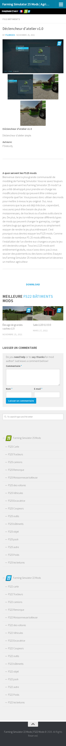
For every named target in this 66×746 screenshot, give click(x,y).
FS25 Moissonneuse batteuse (22, 477)
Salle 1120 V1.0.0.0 (42, 324)
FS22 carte (13, 586)
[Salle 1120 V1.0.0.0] (48, 313)
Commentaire (14, 365)
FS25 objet (13, 531)
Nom (9, 388)
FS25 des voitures (17, 485)
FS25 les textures (16, 562)
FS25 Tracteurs (15, 454)
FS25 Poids (13, 554)
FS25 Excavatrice (16, 500)
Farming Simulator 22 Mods (18, 731)
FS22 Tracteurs (15, 594)
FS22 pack (13, 679)
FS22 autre (13, 687)
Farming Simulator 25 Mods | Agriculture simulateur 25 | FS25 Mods (26, 4)
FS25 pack (13, 539)
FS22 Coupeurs (16, 648)
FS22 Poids (13, 694)
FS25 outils (13, 516)
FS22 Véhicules (15, 632)
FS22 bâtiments (11, 19)
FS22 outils (13, 656)
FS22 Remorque (16, 609)
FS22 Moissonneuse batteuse (22, 617)
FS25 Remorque (16, 469)
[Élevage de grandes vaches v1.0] (18, 313)
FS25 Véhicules (15, 493)
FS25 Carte (13, 446)
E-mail (38, 388)
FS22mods (10, 35)
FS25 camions (15, 462)
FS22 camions (15, 602)
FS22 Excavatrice (16, 640)
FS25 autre (13, 547)
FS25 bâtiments (15, 523)
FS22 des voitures (17, 625)
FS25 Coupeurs (16, 508)
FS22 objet (13, 671)
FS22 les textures (16, 702)
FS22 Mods (38, 731)
